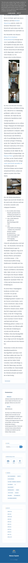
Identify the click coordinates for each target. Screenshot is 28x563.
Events (19, 476)
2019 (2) (9, 529)
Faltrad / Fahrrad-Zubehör (14, 481)
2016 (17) (10, 537)
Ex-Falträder (11, 478)
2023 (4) (9, 519)
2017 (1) (9, 534)
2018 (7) (9, 531)
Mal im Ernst (11, 487)
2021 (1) (9, 524)
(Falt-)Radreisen (11, 476)
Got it (19, 13)
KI (15, 484)
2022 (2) (9, 521)
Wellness (10, 495)
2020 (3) (9, 526)
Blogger (16, 559)
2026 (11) (10, 511)
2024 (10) (10, 516)
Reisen (17, 489)
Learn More (11, 13)
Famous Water (8, 156)
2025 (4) (9, 514)
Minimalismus (11, 489)
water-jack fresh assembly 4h (13, 163)
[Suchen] (21, 447)
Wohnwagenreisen (12, 498)
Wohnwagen (17, 495)
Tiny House (10, 492)
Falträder (10, 484)
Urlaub (16, 492)
